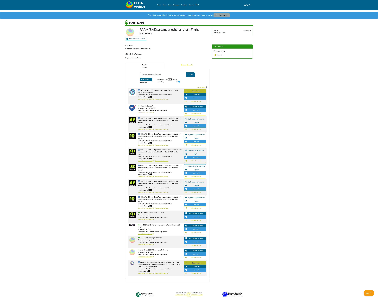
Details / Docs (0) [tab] (187, 65)
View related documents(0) (146, 99)
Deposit (191, 5)
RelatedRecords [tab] (144, 66)
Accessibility (179, 294)
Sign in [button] (248, 5)
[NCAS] (145, 294)
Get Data (184, 5)
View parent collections (161, 99)
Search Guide (201, 87)
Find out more (223, 15)
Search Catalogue (174, 5)
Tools (197, 5)
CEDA (189, 296)
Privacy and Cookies (196, 294)
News (164, 5)
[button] (136, 39)
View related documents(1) (146, 244)
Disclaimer (187, 294)
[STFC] (232, 294)
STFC (188, 293)
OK (216, 15)
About (159, 5)
